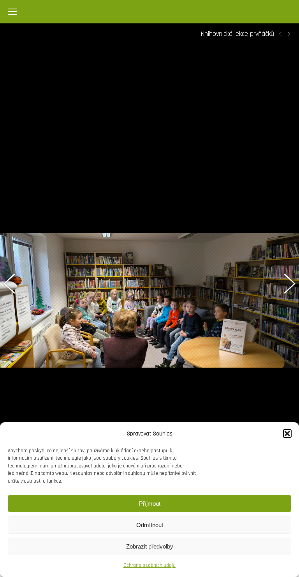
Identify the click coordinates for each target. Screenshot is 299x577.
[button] (287, 433)
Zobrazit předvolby (149, 546)
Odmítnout (149, 525)
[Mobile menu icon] (12, 11)
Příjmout (149, 503)
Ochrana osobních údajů (149, 565)
